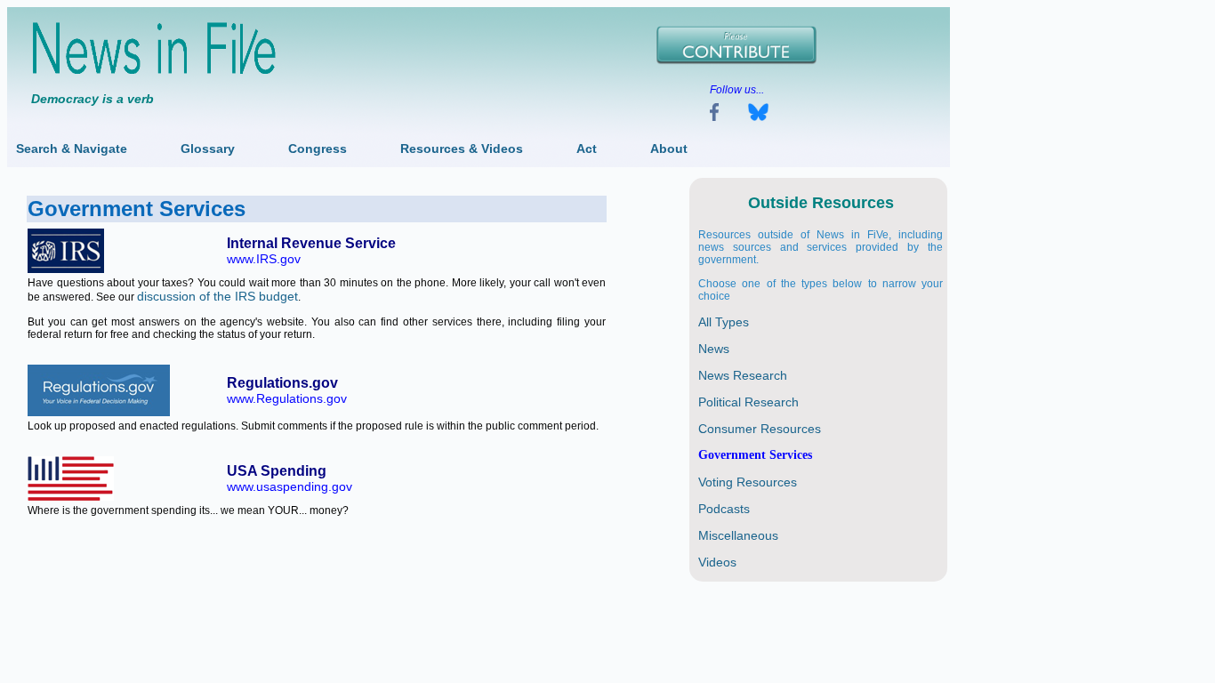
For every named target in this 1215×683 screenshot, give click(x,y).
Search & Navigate (71, 148)
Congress (317, 148)
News (713, 349)
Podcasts (724, 509)
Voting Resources (747, 482)
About (669, 148)
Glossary (208, 148)
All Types (723, 322)
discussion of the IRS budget (217, 296)
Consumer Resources (759, 429)
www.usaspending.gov (289, 486)
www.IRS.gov (264, 259)
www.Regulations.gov (287, 398)
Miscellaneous (738, 535)
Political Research (748, 402)
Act (586, 148)
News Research (742, 375)
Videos (717, 562)
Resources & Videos (461, 148)
